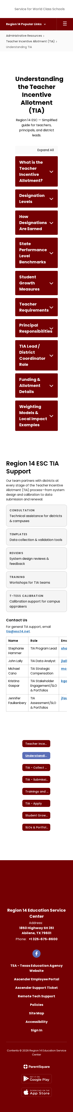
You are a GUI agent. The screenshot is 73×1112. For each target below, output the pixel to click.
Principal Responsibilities (35, 328)
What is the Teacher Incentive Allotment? (31, 171)
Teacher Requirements (34, 307)
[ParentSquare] (37, 1067)
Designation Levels (32, 198)
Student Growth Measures (29, 283)
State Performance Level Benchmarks (33, 253)
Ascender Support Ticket (36, 987)
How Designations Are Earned (33, 223)
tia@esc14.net (18, 631)
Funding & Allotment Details (29, 385)
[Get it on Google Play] (36, 1078)
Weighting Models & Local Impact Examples (33, 416)
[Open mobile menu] (65, 24)
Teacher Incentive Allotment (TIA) (30, 41)
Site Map (36, 1013)
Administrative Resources (24, 36)
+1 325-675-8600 (43, 939)
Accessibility (37, 1021)
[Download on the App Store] (36, 1092)
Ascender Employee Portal (36, 979)
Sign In (36, 1030)
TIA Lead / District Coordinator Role (32, 355)
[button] (26, 24)
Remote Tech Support (36, 996)
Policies (36, 1004)
